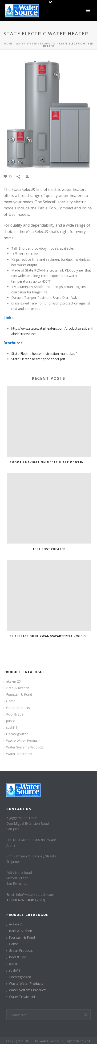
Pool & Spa (14, 714)
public (10, 721)
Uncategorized (17, 734)
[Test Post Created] (49, 508)
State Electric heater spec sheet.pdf (38, 359)
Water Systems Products (36, 43)
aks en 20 (13, 681)
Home (8, 43)
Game (10, 701)
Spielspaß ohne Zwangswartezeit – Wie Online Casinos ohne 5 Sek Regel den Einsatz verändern (50, 636)
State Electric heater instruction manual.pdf (44, 353)
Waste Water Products (23, 741)
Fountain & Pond (19, 694)
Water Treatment (19, 754)
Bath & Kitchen (17, 688)
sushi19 (12, 727)
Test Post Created (49, 549)
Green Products (18, 708)
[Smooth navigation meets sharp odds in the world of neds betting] (49, 421)
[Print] (29, 176)
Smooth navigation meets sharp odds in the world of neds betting (50, 462)
